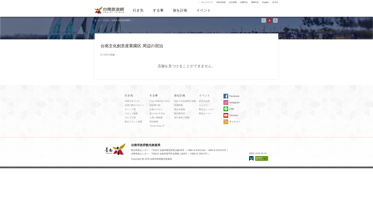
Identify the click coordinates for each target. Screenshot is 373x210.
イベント (203, 10)
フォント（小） (264, 20)
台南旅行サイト (109, 10)
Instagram (234, 102)
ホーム (97, 20)
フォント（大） (275, 20)
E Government (251, 158)
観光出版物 (179, 109)
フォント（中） (269, 20)
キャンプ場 (130, 109)
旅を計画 (180, 10)
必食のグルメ (156, 109)
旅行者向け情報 (181, 117)
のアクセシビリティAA (261, 158)
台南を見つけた (132, 101)
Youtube (233, 115)
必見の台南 (204, 101)
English (265, 2)
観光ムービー (205, 113)
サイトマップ (207, 2)
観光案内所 (179, 113)
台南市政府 (221, 2)
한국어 (275, 2)
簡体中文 (255, 2)
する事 (158, 10)
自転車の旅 (154, 105)
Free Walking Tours (159, 101)
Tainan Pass (155, 125)
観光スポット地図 (133, 121)
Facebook (234, 96)
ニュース (203, 105)
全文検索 (233, 2)
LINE (231, 108)
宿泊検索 (153, 121)
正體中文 (244, 2)
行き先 (138, 10)
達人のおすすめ (157, 113)
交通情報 (178, 105)
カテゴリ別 (130, 117)
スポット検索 (131, 113)
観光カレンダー (206, 109)
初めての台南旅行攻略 (185, 101)
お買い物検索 (156, 117)
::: (198, 2)
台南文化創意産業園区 (121, 20)
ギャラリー (234, 121)
